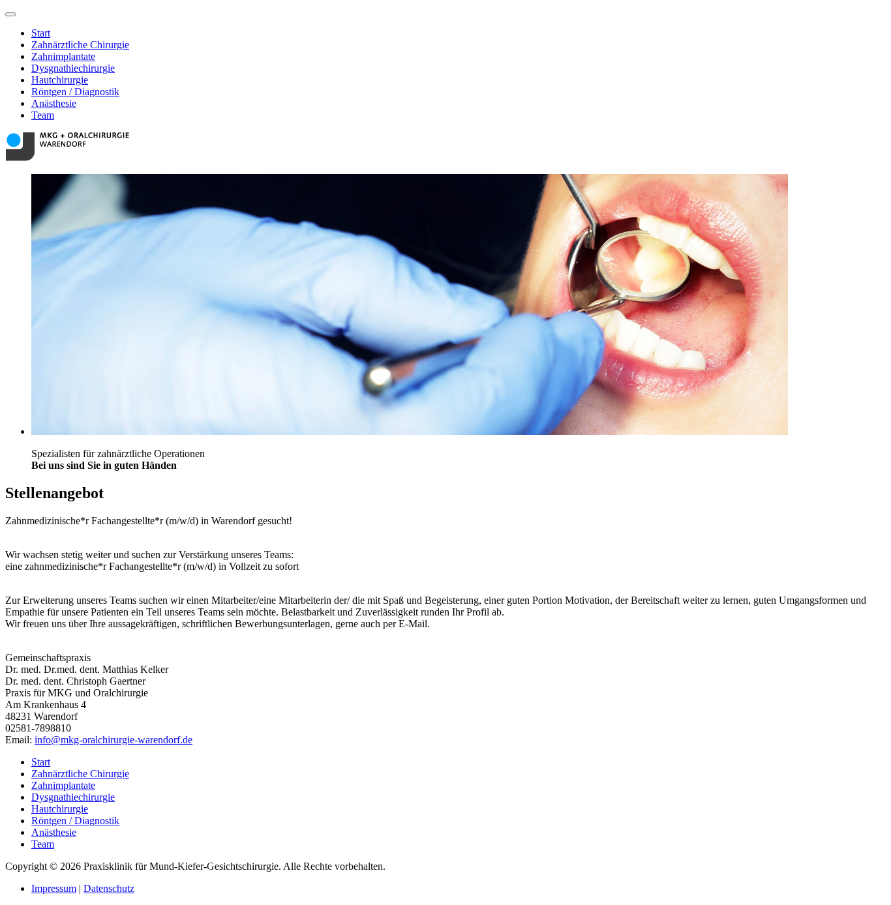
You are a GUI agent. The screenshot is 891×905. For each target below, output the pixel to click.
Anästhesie (53, 103)
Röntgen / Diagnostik (75, 91)
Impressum (53, 888)
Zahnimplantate (63, 56)
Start (40, 32)
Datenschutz (108, 888)
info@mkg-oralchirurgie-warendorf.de (113, 739)
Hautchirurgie (59, 79)
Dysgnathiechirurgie (73, 68)
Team (42, 115)
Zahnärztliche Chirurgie (80, 44)
